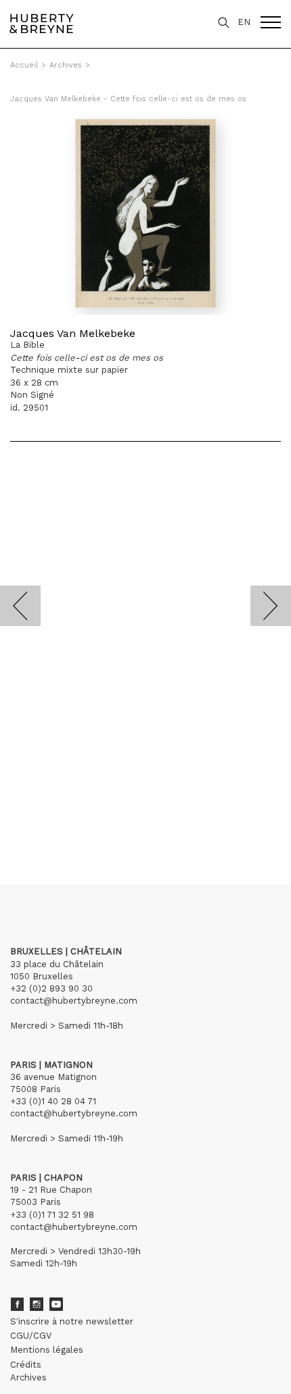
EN (244, 22)
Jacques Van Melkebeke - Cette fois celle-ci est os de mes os (128, 99)
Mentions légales (46, 1350)
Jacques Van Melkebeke (72, 333)
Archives (65, 65)
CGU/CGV (30, 1336)
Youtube (56, 1304)
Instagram (36, 1304)
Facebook (17, 1304)
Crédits (25, 1365)
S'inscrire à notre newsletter (71, 1321)
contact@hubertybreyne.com (73, 1001)
